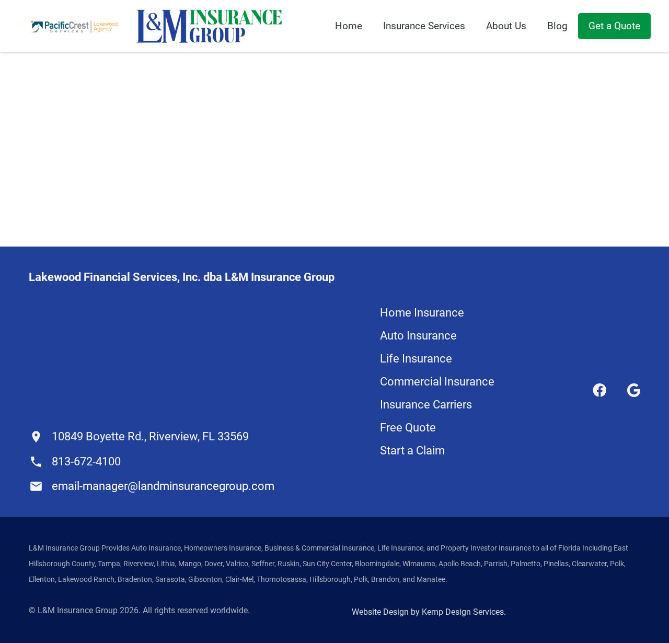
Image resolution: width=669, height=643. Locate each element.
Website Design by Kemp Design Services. (429, 612)
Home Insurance (422, 312)
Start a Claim (412, 450)
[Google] (633, 390)
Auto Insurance (418, 335)
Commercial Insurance (437, 381)
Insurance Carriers (426, 404)
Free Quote (408, 427)
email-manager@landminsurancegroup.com (163, 486)
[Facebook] (599, 390)
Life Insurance (416, 358)
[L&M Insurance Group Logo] (209, 26)
